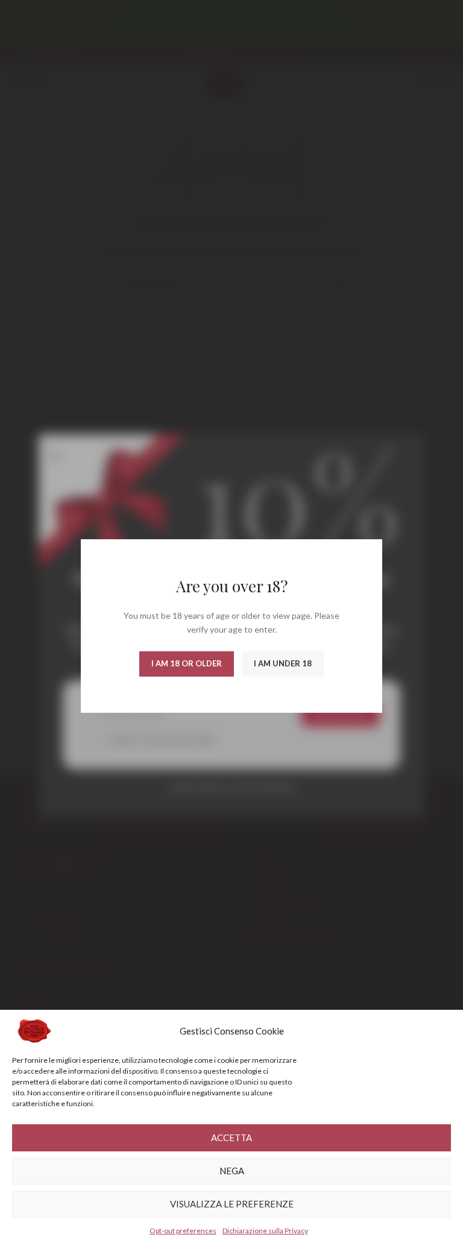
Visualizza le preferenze (232, 1203)
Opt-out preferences (183, 1230)
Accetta (231, 1137)
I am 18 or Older (186, 663)
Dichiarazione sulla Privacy (265, 1230)
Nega (231, 1170)
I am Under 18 (283, 663)
